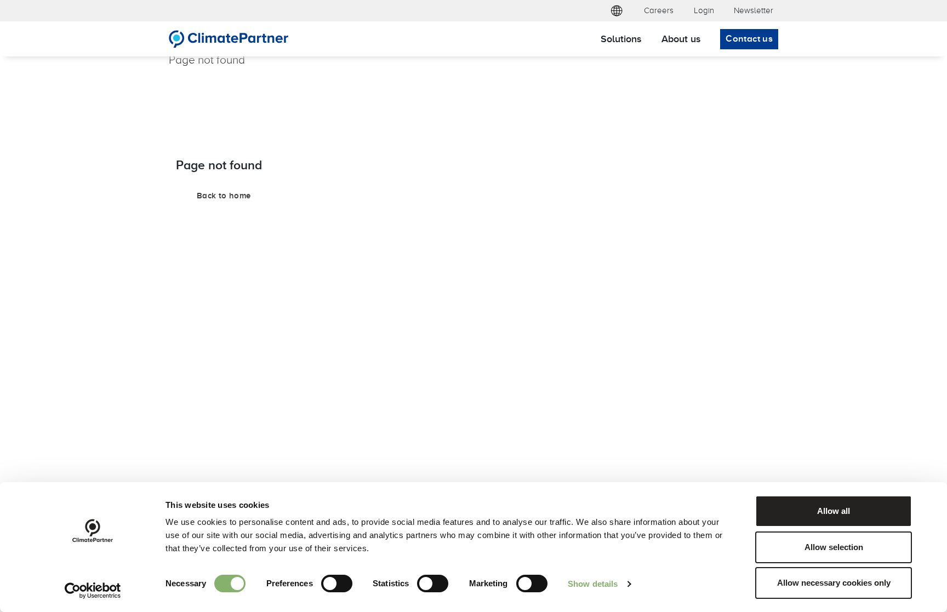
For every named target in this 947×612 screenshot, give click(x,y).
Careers (659, 10)
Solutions (621, 38)
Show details (593, 583)
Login (704, 10)
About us (680, 38)
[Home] (229, 39)
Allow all (833, 511)
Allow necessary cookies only (834, 582)
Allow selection (834, 547)
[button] (616, 10)
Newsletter (753, 10)
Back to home (224, 195)
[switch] (336, 583)
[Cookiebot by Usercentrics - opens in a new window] (93, 590)
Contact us (749, 38)
